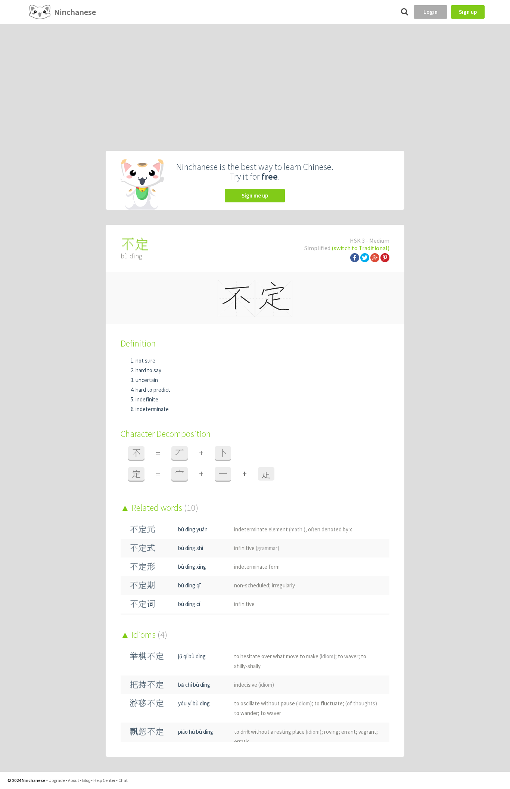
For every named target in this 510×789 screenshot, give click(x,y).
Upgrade (57, 780)
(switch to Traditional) (360, 248)
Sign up (468, 11)
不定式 (142, 548)
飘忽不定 (147, 731)
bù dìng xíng (192, 566)
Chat (123, 780)
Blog (86, 780)
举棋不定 (147, 656)
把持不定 (147, 684)
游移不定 (147, 703)
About (73, 780)
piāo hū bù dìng (195, 731)
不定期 (142, 585)
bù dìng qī (189, 585)
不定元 (142, 529)
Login (430, 11)
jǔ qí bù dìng (192, 656)
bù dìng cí (189, 604)
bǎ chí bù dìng (194, 684)
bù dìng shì (190, 548)
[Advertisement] (255, 80)
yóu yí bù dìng (194, 703)
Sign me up (255, 195)
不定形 (142, 566)
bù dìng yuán (193, 529)
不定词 (142, 604)
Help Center (104, 780)
